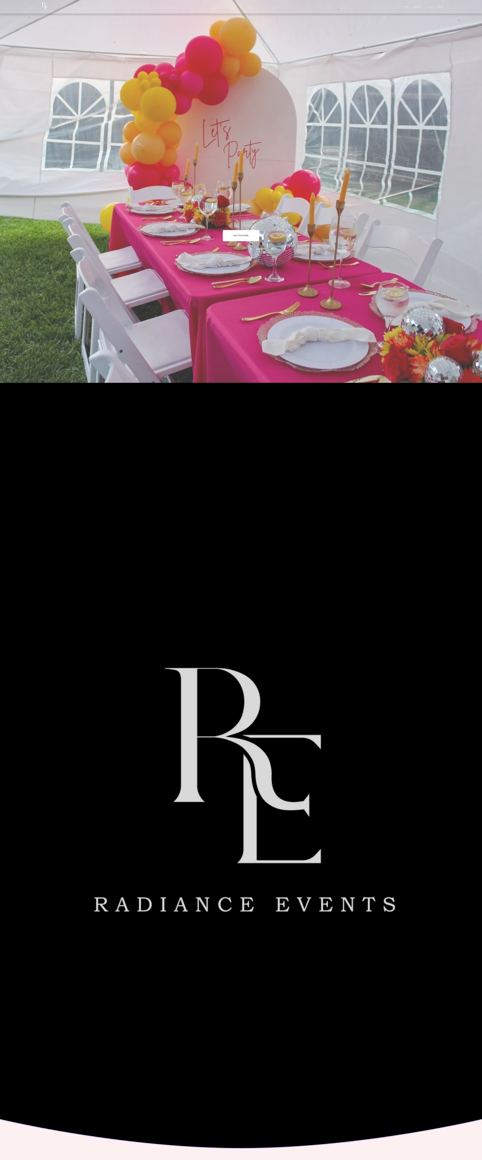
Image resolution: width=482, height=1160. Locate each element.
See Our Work (241, 235)
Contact (430, 7)
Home (406, 7)
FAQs (441, 7)
